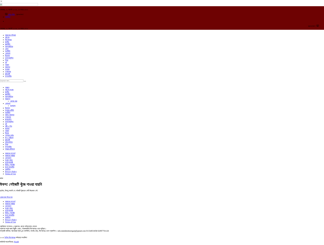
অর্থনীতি (7, 51)
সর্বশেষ (7, 37)
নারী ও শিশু (8, 126)
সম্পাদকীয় (8, 76)
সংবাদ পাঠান (9, 160)
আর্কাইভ (7, 169)
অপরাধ (7, 69)
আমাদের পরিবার (10, 156)
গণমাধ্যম (8, 72)
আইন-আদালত (9, 115)
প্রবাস (7, 65)
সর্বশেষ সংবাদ (9, 90)
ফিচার (7, 133)
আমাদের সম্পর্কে (10, 153)
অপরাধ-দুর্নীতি (9, 110)
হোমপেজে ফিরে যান (6, 197)
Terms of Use (10, 174)
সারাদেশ (7, 99)
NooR (16, 242)
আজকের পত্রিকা (10, 35)
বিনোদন (7, 56)
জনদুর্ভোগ (8, 119)
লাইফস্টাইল (9, 142)
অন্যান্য (12, 106)
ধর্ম (6, 62)
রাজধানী (7, 74)
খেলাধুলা (7, 53)
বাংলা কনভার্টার (9, 167)
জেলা (6, 49)
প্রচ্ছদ (7, 87)
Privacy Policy (11, 172)
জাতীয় (7, 42)
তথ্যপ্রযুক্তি (9, 58)
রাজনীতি (7, 44)
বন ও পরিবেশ (9, 138)
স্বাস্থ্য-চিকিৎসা (10, 149)
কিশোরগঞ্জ (8, 40)
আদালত (7, 67)
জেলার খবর (13, 101)
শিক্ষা (6, 60)
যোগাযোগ (8, 158)
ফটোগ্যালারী (9, 162)
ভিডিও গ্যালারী (10, 165)
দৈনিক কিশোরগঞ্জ (10, 237)
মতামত (7, 128)
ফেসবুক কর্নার (9, 135)
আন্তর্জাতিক (9, 46)
